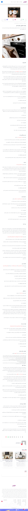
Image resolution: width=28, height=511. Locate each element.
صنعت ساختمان (21, 23)
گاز (25, 503)
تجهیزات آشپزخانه (24, 501)
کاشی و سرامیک (19, 501)
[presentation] (25, 19)
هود (25, 502)
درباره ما (15, 502)
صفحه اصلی (25, 23)
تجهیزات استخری (19, 503)
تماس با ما (15, 501)
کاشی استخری (19, 502)
